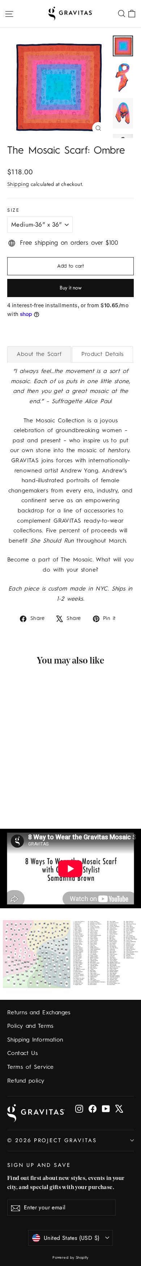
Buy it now (71, 287)
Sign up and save (39, 1165)
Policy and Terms (30, 1026)
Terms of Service (30, 1067)
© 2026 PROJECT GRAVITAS (52, 1140)
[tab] (39, 354)
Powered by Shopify (70, 1257)
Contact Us (22, 1053)
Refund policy (25, 1081)
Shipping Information (35, 1040)
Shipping (18, 184)
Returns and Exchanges (38, 1013)
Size (13, 210)
